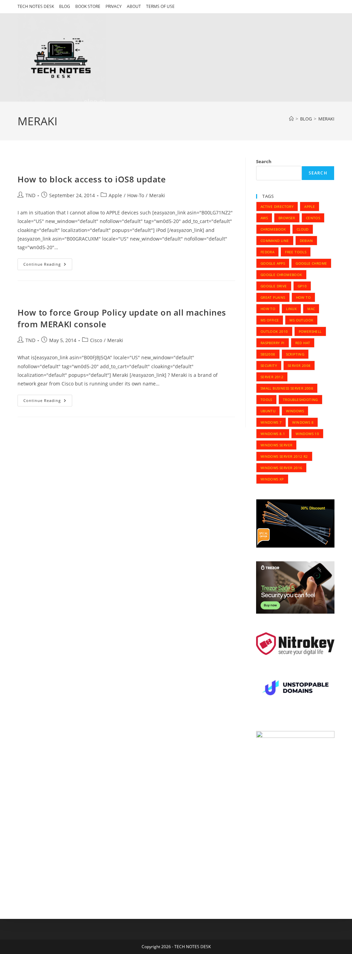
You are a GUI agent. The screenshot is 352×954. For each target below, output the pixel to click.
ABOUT (134, 6)
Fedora (267, 252)
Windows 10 (307, 433)
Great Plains (273, 297)
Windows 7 (271, 422)
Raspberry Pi (273, 342)
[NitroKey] (295, 643)
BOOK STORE (87, 6)
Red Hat (302, 342)
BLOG (64, 6)
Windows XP (272, 479)
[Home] (291, 119)
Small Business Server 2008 (287, 388)
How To (303, 297)
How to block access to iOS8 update (92, 179)
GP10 (302, 286)
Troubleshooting (300, 399)
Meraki (157, 195)
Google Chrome (311, 263)
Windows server (277, 445)
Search (264, 161)
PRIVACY (114, 6)
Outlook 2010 (274, 331)
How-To (135, 195)
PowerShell (310, 331)
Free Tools (295, 252)
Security (269, 365)
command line (275, 240)
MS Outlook (301, 320)
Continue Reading (47, 265)
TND (30, 195)
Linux (291, 308)
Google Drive (274, 286)
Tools (266, 399)
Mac (311, 308)
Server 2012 (272, 376)
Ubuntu (268, 411)
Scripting (295, 354)
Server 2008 (299, 365)
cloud (303, 229)
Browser (286, 217)
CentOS (313, 217)
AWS (264, 217)
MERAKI (326, 119)
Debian (306, 240)
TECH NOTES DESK (36, 6)
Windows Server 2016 (281, 467)
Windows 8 (303, 422)
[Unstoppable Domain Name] (295, 688)
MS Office (270, 320)
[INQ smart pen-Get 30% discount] (295, 523)
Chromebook (273, 229)
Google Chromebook (281, 274)
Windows (295, 411)
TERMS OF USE (160, 6)
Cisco (96, 340)
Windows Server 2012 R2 (284, 456)
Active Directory (277, 206)
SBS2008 (268, 354)
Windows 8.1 (273, 433)
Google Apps (273, 263)
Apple (115, 195)
